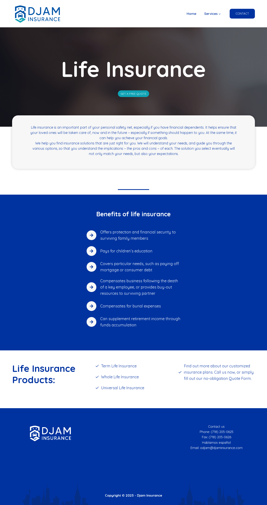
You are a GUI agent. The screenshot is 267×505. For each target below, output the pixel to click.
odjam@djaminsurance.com (221, 448)
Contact (242, 13)
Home (191, 14)
